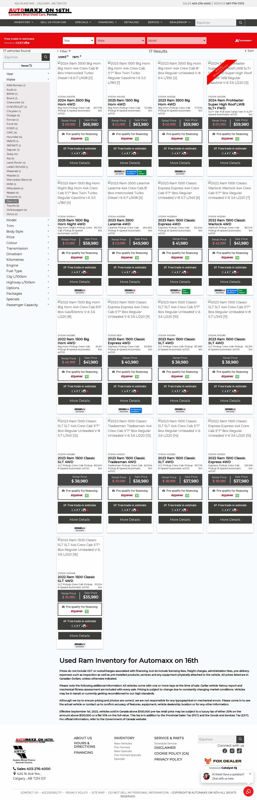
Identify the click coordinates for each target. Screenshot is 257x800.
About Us (83, 738)
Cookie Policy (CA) (171, 753)
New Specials (123, 751)
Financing (83, 752)
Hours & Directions (84, 744)
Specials (119, 758)
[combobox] (78, 40)
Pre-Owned (122, 747)
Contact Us (30, 792)
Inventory (124, 738)
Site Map (98, 792)
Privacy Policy (168, 759)
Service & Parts (169, 738)
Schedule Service (165, 743)
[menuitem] (27, 85)
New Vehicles (123, 743)
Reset (25, 65)
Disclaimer (165, 747)
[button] (23, 22)
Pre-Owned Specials (127, 755)
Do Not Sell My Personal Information (138, 792)
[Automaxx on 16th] (40, 12)
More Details (80, 163)
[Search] (240, 22)
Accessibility (52, 792)
